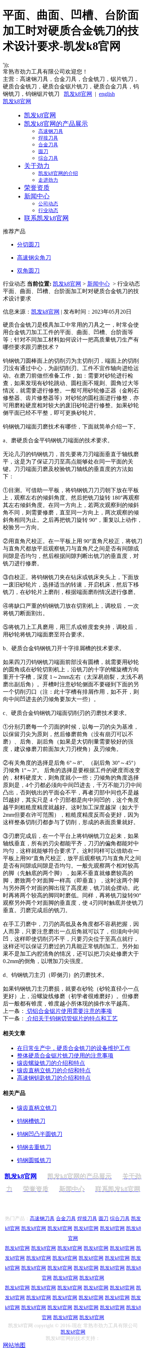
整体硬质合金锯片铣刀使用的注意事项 (65, 1056)
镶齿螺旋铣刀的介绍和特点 (51, 1063)
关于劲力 (37, 165)
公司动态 (48, 203)
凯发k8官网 (78, 94)
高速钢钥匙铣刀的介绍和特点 (54, 1078)
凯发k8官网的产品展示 (56, 123)
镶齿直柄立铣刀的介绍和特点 (54, 1070)
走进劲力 (48, 180)
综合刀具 (48, 158)
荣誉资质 (37, 187)
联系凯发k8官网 (46, 218)
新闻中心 (37, 196)
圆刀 (43, 151)
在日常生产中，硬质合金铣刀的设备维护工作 (73, 1048)
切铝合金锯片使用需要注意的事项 (69, 1011)
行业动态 (48, 210)
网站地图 (14, 1345)
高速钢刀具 (50, 131)
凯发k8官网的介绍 (58, 173)
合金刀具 (48, 144)
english (107, 94)
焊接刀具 (48, 138)
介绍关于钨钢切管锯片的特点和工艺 (72, 1018)
